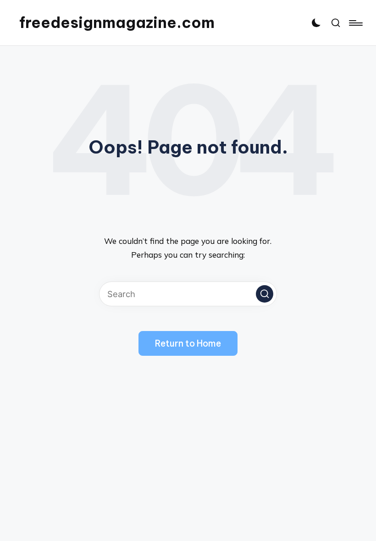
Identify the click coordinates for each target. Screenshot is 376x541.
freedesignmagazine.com (117, 22)
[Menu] (355, 22)
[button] (264, 294)
